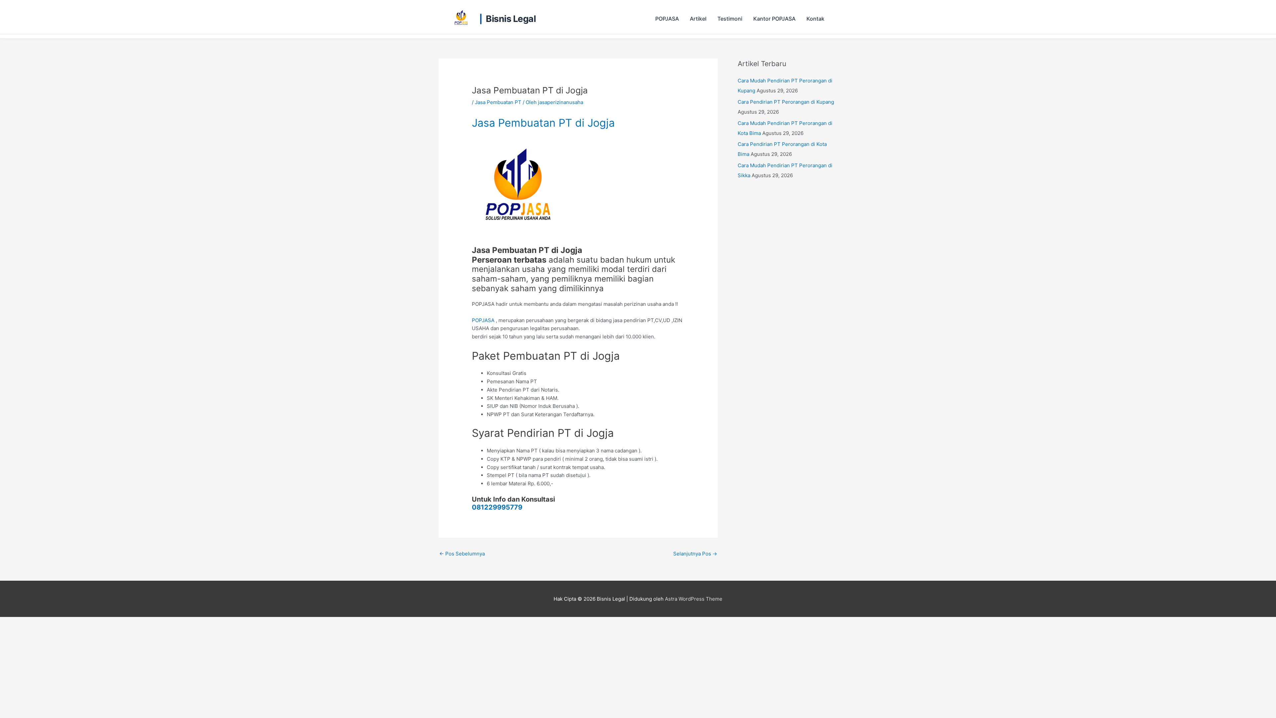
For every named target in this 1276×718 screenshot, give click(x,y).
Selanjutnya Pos (695, 553)
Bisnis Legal (511, 19)
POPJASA (667, 18)
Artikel (698, 18)
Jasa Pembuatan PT (498, 102)
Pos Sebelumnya (462, 553)
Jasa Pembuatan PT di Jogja (543, 122)
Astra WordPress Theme (693, 599)
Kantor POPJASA (774, 18)
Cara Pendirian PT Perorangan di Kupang (786, 102)
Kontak (815, 18)
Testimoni (729, 18)
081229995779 (497, 507)
